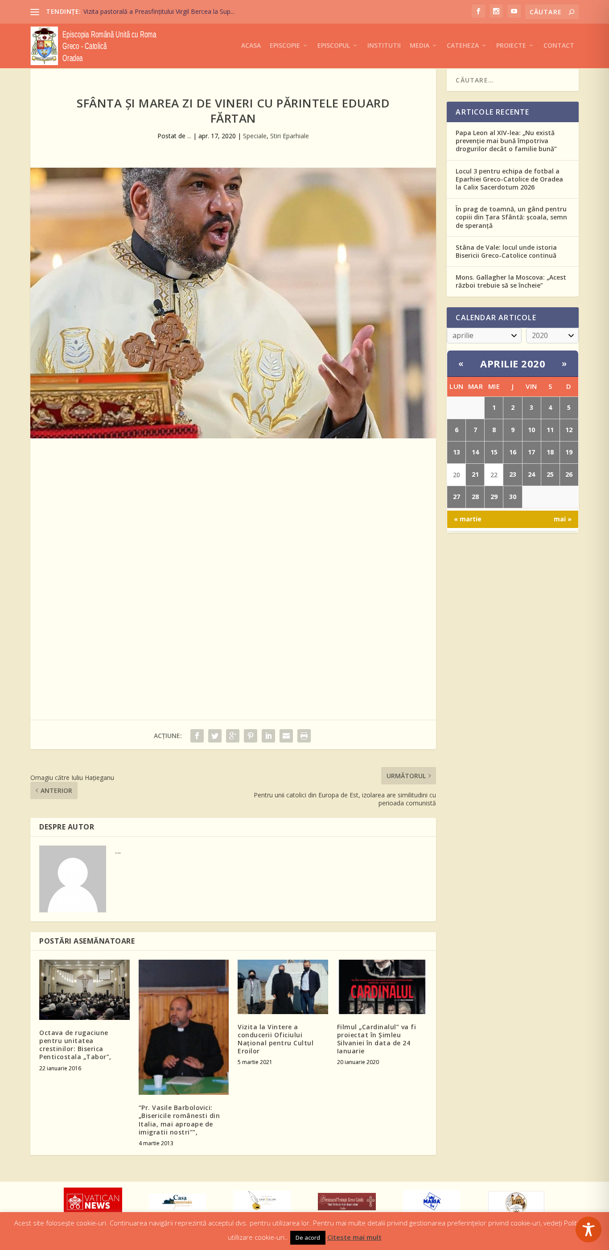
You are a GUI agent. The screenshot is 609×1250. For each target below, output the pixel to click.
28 (475, 496)
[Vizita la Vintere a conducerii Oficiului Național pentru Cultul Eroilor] (283, 987)
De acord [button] (308, 1237)
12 (568, 429)
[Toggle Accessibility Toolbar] (588, 1229)
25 (550, 474)
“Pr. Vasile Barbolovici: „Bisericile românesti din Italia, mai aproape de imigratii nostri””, (179, 1119)
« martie (467, 519)
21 (475, 474)
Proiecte (511, 46)
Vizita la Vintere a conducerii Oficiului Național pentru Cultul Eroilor (275, 1039)
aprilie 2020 (512, 363)
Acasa (251, 46)
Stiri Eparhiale (289, 136)
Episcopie (285, 46)
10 (531, 429)
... (189, 136)
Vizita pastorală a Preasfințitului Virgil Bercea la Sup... (159, 11)
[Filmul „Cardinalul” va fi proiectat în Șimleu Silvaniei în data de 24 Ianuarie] (382, 987)
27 (456, 496)
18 (550, 452)
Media (419, 46)
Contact (558, 46)
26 (568, 474)
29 (494, 496)
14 (475, 452)
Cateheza (463, 46)
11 (550, 429)
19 (568, 452)
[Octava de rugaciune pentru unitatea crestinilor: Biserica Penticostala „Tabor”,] (84, 990)
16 (512, 452)
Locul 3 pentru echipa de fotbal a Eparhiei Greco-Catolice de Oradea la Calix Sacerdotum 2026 (509, 179)
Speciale (255, 136)
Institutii (384, 46)
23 (512, 474)
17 (531, 452)
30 (512, 496)
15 (494, 452)
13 (456, 452)
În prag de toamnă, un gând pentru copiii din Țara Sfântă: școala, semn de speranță (511, 217)
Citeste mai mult (354, 1237)
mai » (563, 519)
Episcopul (333, 46)
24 (531, 474)
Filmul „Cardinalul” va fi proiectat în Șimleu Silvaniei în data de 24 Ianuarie (376, 1039)
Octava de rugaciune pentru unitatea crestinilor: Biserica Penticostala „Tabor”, (75, 1044)
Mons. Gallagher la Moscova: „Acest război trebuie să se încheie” (511, 281)
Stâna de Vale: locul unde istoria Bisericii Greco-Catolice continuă (506, 251)
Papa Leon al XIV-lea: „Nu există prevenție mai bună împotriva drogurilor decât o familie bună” (506, 140)
